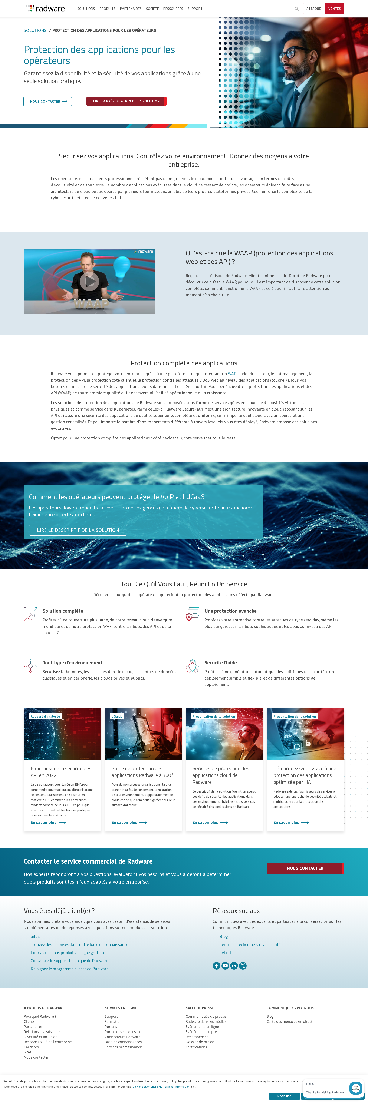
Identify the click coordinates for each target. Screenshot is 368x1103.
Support (195, 8)
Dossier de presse (200, 1042)
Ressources (173, 8)
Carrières (31, 1047)
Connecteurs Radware (122, 1036)
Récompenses (197, 1036)
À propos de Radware (44, 1008)
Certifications (196, 1047)
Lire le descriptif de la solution (78, 530)
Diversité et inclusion (41, 1036)
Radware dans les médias (206, 1021)
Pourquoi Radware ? (40, 1016)
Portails (111, 1026)
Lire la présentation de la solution (126, 101)
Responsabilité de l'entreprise (48, 1042)
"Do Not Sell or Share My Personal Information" (161, 1087)
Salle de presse (200, 1008)
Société (152, 8)
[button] (296, 8)
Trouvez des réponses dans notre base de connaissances (80, 944)
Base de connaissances (123, 1042)
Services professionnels (124, 1047)
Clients (29, 1021)
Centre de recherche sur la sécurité (250, 944)
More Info (284, 1096)
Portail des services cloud (125, 1031)
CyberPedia (230, 952)
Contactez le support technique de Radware (69, 961)
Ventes (334, 8)
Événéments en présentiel (206, 1031)
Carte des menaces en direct (289, 1021)
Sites (35, 936)
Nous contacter (45, 101)
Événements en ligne (202, 1026)
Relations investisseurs (42, 1031)
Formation (113, 1021)
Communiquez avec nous (290, 1008)
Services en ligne (121, 1008)
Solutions (86, 8)
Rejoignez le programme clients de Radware (70, 969)
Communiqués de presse (206, 1016)
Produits (107, 8)
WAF (232, 373)
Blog (224, 936)
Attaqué (313, 8)
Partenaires (131, 8)
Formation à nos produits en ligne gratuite (68, 952)
